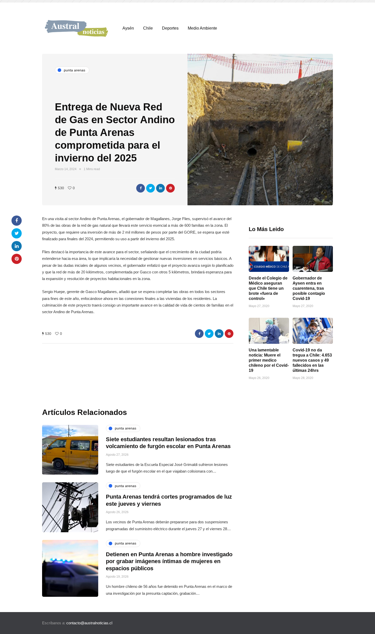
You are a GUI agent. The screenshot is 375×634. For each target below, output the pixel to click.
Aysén (128, 28)
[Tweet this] (150, 188)
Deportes (170, 28)
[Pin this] (170, 188)
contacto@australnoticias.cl (89, 623)
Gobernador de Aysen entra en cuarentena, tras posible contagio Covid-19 (309, 288)
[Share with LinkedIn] (160, 188)
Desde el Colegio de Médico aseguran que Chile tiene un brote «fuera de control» (268, 288)
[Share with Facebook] (140, 188)
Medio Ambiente (202, 28)
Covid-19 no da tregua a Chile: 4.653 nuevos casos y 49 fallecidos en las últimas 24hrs (312, 360)
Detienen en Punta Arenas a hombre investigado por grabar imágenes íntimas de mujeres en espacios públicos (169, 561)
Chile (148, 28)
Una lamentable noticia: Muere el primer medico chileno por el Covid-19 (269, 360)
